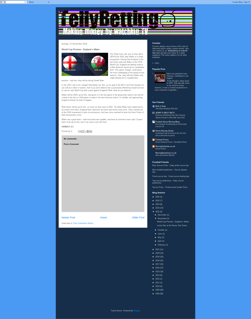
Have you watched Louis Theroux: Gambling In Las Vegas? (177, 76)
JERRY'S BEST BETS (165, 113)
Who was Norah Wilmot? (165, 155)
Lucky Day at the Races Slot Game (172, 225)
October (161, 230)
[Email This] (79, 131)
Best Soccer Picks (160, 165)
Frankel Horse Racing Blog (167, 122)
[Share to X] (85, 131)
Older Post (138, 217)
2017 (157, 264)
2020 (157, 253)
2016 (157, 268)
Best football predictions (162, 170)
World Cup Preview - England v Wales (173, 222)
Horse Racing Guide (164, 131)
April (160, 241)
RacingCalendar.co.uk (165, 146)
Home (103, 217)
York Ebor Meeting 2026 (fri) (166, 109)
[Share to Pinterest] (90, 131)
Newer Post (68, 217)
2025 (157, 200)
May (160, 237)
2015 (157, 271)
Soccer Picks (158, 187)
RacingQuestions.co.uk (165, 153)
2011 (157, 282)
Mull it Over (160, 106)
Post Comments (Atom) (83, 223)
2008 (157, 294)
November (162, 218)
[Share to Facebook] (88, 131)
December (162, 215)
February (162, 245)
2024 (157, 204)
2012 (157, 279)
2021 (157, 249)
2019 (157, 257)
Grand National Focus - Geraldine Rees (171, 142)
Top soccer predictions (161, 181)
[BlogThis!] (82, 131)
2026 (157, 197)
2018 (157, 260)
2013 (157, 275)
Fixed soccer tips (159, 176)
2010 (157, 286)
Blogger (136, 311)
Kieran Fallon (160, 149)
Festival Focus (161, 140)
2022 (157, 212)
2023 (157, 208)
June (160, 234)
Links (157, 63)
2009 (157, 290)
